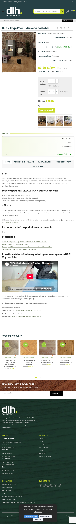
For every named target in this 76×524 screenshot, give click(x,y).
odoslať (55, 393)
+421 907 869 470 (7, 2)
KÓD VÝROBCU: (60, 38)
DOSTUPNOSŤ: (51, 47)
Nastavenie (38, 519)
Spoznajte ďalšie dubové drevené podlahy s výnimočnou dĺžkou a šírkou (27, 247)
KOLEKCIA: (42, 52)
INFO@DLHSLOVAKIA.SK (20, 2)
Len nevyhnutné (45, 516)
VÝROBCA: (41, 42)
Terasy (41, 441)
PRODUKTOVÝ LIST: (45, 56)
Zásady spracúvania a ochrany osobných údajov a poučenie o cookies (18, 503)
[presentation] (2, 73)
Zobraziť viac (38, 512)
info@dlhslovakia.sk (8, 456)
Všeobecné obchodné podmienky (13, 496)
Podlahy (7, 20)
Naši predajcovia (7, 487)
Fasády (41, 444)
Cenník (4, 493)
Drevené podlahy (14, 20)
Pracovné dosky (44, 447)
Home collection (51, 52)
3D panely (42, 453)
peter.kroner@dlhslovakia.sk (21, 316)
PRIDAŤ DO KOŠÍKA (48, 110)
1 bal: (57, 72)
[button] (36, 377)
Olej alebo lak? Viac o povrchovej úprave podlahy (19, 249)
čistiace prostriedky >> (13, 223)
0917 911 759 (37, 310)
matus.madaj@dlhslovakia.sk (22, 310)
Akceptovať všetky (31, 516)
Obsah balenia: (44, 72)
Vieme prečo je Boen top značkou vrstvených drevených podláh (24, 242)
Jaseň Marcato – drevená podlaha (47, 361)
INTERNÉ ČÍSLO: (58, 61)
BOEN (47, 42)
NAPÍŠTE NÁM (38, 166)
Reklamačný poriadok (9, 499)
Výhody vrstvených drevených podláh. (15, 244)
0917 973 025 (36, 316)
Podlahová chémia (45, 456)
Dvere (41, 450)
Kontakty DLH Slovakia (9, 484)
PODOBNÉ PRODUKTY (63, 162)
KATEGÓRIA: (42, 33)
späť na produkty (67, 20)
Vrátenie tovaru (7, 490)
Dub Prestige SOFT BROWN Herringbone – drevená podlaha (10, 363)
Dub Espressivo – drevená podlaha (66, 361)
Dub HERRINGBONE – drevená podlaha (28, 362)
